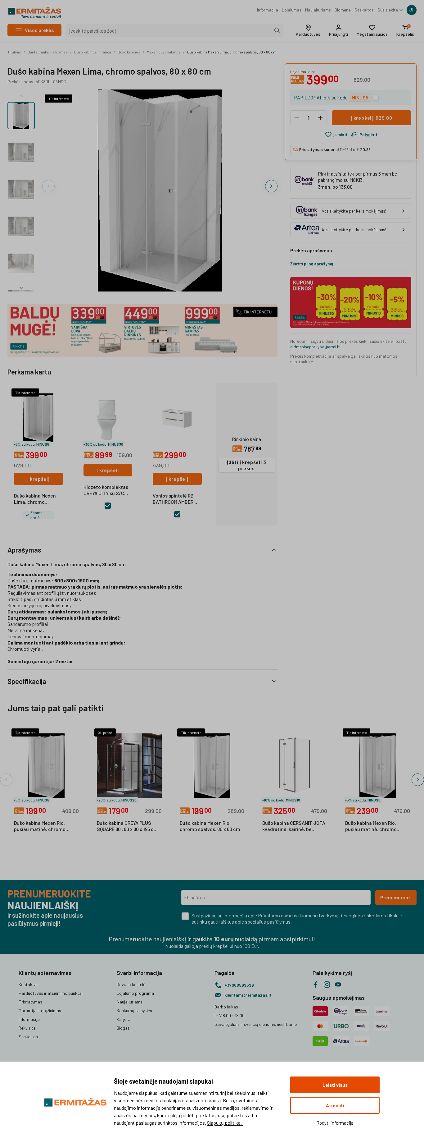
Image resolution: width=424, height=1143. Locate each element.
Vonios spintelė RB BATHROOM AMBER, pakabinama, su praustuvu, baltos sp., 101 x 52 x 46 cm (177, 499)
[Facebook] (316, 984)
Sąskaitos (364, 9)
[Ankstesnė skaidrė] (21, 94)
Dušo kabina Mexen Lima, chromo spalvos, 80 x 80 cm (232, 52)
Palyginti (368, 134)
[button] (308, 30)
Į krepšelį (38, 479)
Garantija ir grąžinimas (40, 1010)
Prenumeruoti (396, 897)
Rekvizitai (28, 1028)
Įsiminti (340, 134)
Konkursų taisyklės (134, 1010)
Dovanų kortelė (131, 984)
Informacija (267, 9)
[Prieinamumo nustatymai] (412, 10)
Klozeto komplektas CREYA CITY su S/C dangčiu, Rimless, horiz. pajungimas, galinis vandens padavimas (105, 490)
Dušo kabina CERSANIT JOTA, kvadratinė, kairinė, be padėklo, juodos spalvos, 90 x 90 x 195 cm (294, 826)
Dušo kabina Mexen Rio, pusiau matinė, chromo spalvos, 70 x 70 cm (39, 826)
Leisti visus (335, 1085)
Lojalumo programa (135, 993)
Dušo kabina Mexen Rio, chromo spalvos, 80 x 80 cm (210, 826)
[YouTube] (338, 984)
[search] (277, 30)
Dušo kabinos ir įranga (92, 52)
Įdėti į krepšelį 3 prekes (246, 465)
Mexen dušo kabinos (164, 52)
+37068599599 (239, 985)
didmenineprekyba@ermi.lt (315, 346)
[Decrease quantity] (297, 118)
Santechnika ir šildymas (48, 52)
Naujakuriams (318, 9)
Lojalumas (291, 9)
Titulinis (14, 52)
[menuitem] (267, 10)
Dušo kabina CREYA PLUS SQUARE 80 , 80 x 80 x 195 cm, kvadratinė (128, 826)
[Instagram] (327, 984)
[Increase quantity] (320, 118)
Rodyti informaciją (335, 1123)
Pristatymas (30, 1001)
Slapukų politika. (225, 1123)
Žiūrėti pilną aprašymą (311, 263)
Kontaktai (28, 984)
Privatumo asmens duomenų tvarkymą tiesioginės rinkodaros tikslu (328, 915)
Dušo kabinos (129, 52)
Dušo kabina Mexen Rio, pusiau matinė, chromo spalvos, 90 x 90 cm (371, 826)
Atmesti (335, 1105)
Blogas (123, 1028)
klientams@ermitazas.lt (248, 995)
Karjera (123, 1019)
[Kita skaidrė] (21, 286)
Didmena (343, 9)
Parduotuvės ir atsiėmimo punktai (51, 993)
